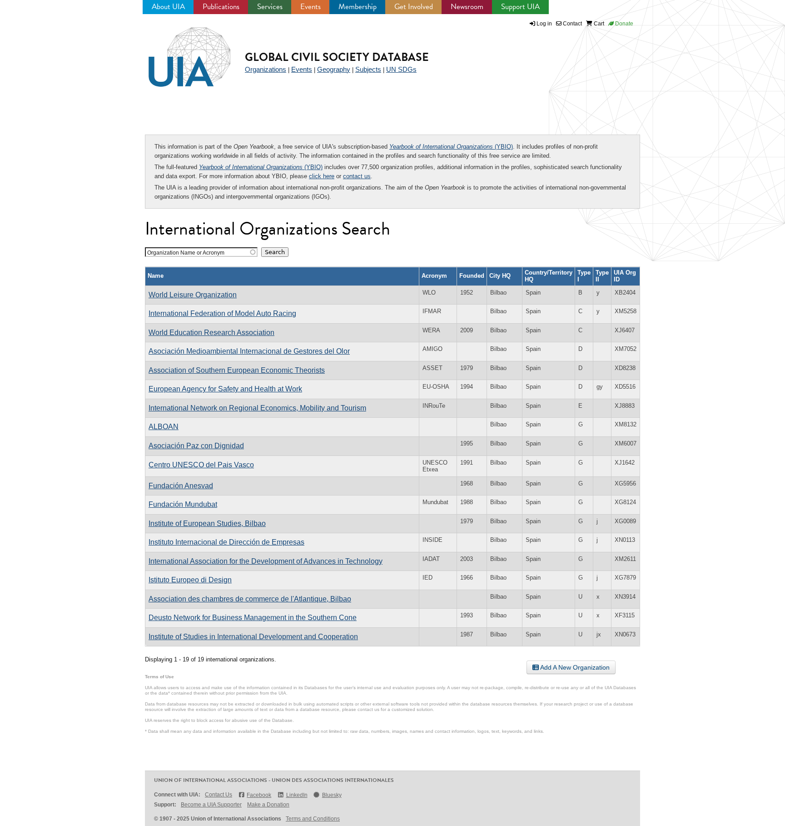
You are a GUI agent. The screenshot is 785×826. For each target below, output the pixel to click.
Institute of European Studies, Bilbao (207, 523)
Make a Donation (268, 804)
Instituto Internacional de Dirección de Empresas (226, 542)
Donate (623, 23)
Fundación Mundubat (183, 504)
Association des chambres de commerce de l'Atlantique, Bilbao (250, 599)
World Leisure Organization (193, 295)
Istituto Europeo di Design (190, 580)
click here (321, 176)
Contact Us (218, 794)
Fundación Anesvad (181, 486)
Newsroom (467, 6)
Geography (333, 69)
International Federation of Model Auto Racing (222, 313)
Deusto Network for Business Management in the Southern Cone (253, 617)
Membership (357, 6)
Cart (598, 23)
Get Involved (413, 6)
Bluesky (332, 795)
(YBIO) (451, 146)
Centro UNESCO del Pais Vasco (201, 465)
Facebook (259, 795)
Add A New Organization (574, 667)
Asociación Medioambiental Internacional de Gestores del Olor (249, 351)
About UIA (168, 6)
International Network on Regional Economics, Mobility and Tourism (257, 408)
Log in (544, 23)
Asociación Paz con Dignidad (196, 446)
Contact (571, 23)
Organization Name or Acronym (185, 252)
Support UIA (520, 6)
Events (310, 6)
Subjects (368, 69)
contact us (357, 176)
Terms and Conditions (313, 819)
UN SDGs (401, 69)
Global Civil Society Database (337, 57)
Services (270, 6)
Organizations (265, 69)
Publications (221, 6)
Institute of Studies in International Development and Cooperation (253, 637)
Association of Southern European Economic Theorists (237, 370)
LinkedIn (296, 795)
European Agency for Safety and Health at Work (225, 389)
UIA (179, 52)
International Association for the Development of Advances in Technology (266, 561)
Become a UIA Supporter (211, 804)
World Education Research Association (211, 332)
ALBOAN (164, 427)
